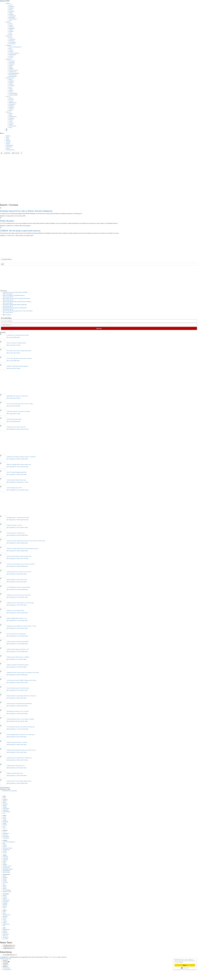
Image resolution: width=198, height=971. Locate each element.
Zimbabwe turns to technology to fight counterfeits (15, 293)
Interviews (11, 62)
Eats (10, 48)
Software (11, 106)
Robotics (11, 107)
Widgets (5, 931)
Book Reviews (12, 76)
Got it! (185, 965)
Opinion (8, 59)
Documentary (12, 126)
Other (10, 34)
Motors (11, 98)
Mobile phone (12, 102)
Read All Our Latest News (10, 790)
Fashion (11, 50)
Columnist (11, 61)
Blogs (10, 67)
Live (10, 20)
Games (11, 84)
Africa (10, 9)
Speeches (11, 64)
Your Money (12, 43)
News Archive (6, 929)
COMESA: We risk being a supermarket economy (20, 230)
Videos (8, 112)
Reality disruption (7, 220)
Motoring (11, 118)
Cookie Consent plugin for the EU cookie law (185, 968)
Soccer (11, 25)
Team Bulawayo (13, 93)
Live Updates (7, 314)
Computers (12, 104)
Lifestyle (8, 45)
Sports (8, 22)
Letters (11, 65)
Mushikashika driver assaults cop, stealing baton (15, 308)
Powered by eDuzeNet (5, 958)
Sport (10, 115)
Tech (7, 96)
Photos (11, 57)
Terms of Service (53, 957)
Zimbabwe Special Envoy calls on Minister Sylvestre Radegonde (26, 210)
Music (10, 79)
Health (10, 12)
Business (8, 36)
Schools (11, 31)
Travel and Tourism (14, 53)
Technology (9, 146)
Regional (11, 6)
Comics (11, 56)
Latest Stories (9, 150)
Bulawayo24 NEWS (4, 1)
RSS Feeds (6, 934)
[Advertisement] (99, 169)
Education (11, 11)
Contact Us (6, 937)
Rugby (10, 30)
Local (10, 5)
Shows (11, 90)
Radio (10, 88)
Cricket (11, 26)
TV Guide (11, 85)
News (7, 3)
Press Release (12, 19)
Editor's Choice (15, 153)
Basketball (11, 28)
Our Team (5, 939)
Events (11, 92)
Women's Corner (13, 70)
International (12, 16)
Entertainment (9, 78)
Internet (11, 101)
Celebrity (11, 81)
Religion (11, 14)
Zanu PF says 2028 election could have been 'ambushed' (17, 302)
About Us (5, 935)
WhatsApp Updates (14, 73)
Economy (11, 40)
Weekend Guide (13, 95)
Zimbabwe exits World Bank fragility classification (15, 305)
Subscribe (99, 328)
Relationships (12, 54)
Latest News (7, 153)
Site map (5, 932)
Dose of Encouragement (15, 47)
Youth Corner (12, 71)
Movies (11, 82)
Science (11, 109)
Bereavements (12, 75)
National (11, 8)
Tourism (11, 123)
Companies (12, 39)
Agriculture (12, 17)
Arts (10, 87)
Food (10, 121)
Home (8, 136)
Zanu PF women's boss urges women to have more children (18, 311)
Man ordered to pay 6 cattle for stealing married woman (16, 299)
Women (11, 119)
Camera (11, 99)
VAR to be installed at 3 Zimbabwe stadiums (14, 296)
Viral (10, 127)
